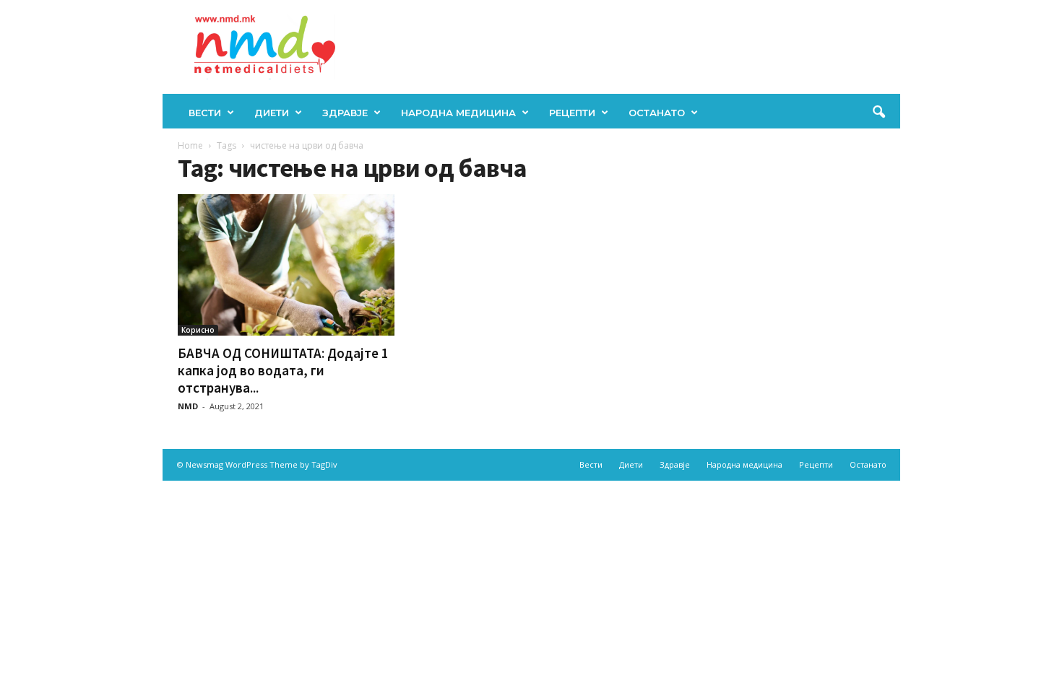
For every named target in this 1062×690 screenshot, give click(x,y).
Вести (205, 112)
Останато (657, 112)
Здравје (345, 112)
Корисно (198, 330)
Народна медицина (458, 112)
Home (190, 145)
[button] (878, 112)
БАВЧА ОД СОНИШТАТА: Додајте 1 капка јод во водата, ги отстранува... (283, 370)
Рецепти (572, 112)
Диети (271, 112)
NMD (188, 406)
